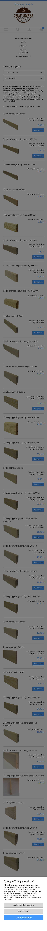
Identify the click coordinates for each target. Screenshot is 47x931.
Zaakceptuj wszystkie (24, 917)
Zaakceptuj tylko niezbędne (23, 905)
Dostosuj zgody (23, 911)
